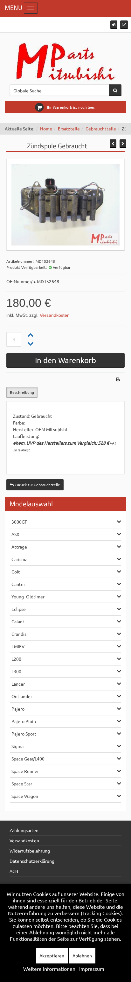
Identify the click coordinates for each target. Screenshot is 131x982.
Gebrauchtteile (101, 128)
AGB (14, 871)
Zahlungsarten (24, 830)
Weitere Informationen (49, 968)
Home (46, 128)
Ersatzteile (69, 128)
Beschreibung (22, 392)
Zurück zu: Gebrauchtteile (37, 484)
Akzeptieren (51, 955)
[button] (113, 24)
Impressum (91, 968)
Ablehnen (82, 955)
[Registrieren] (124, 24)
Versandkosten (55, 315)
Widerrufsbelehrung (30, 850)
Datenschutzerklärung (32, 861)
